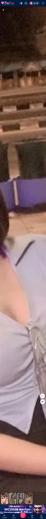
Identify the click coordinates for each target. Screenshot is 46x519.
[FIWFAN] (7, 3)
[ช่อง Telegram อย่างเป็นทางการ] (21, 3)
